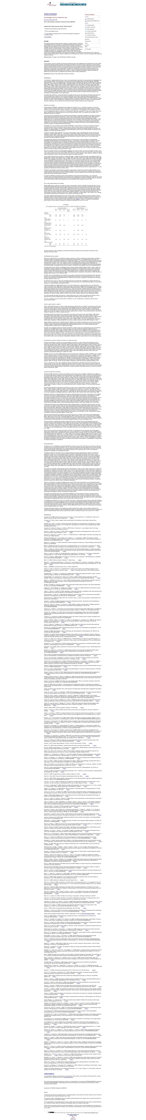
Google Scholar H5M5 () (93, 20)
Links (72, 518)
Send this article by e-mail (92, 37)
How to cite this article (91, 31)
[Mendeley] (86, 45)
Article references (90, 29)
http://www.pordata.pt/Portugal (88, 913)
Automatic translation (91, 35)
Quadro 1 (78, 199)
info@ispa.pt (73, 1118)
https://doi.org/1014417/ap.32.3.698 (50, 19)
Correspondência (47, 37)
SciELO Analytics (90, 18)
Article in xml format (91, 27)
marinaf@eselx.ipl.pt (68, 1077)
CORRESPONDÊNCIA (49, 1073)
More (88, 45)
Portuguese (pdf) (90, 25)
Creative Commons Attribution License (91, 1112)
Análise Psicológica (50, 14)
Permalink (89, 49)
